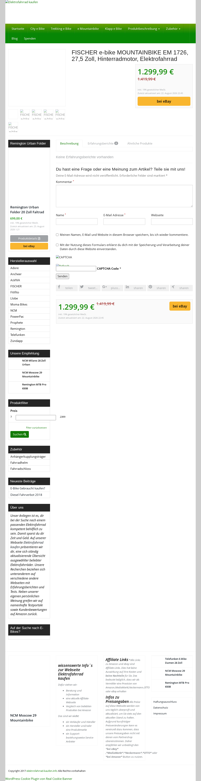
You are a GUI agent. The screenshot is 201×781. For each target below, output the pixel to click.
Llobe (14, 298)
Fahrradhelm (19, 463)
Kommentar (65, 182)
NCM (13, 310)
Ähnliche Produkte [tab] (139, 143)
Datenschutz (160, 707)
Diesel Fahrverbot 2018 (26, 495)
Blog (15, 38)
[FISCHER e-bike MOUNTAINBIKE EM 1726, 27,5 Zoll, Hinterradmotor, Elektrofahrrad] (37, 77)
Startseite (18, 29)
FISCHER (16, 286)
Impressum (160, 713)
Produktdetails (28, 238)
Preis (13, 411)
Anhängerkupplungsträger (28, 456)
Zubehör (172, 29)
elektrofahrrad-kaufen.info (41, 771)
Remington (17, 329)
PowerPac (17, 316)
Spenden (30, 38)
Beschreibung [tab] (69, 143)
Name (61, 215)
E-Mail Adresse (114, 215)
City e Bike (37, 29)
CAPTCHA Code (108, 268)
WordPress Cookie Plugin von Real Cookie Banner (38, 779)
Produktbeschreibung (143, 29)
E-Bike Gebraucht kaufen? (27, 488)
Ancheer (16, 274)
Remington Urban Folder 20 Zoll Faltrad (27, 209)
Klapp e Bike (113, 29)
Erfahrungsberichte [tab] (102, 143)
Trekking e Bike (61, 29)
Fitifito (14, 292)
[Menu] (100, 12)
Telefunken (17, 335)
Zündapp (16, 341)
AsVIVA (15, 280)
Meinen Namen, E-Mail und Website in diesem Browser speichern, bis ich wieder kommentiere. (124, 235)
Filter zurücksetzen (36, 427)
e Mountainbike (88, 29)
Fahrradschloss (20, 469)
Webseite (157, 215)
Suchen (18, 434)
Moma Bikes (18, 304)
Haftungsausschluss (165, 701)
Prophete (16, 323)
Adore (14, 268)
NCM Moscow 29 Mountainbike (23, 717)
